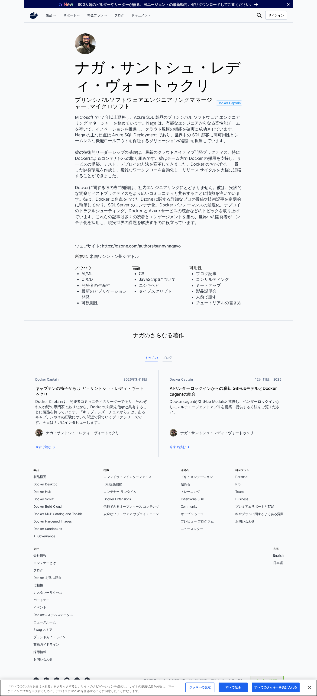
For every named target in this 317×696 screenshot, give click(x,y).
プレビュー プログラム (197, 521)
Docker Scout (43, 499)
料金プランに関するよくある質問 (259, 514)
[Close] (309, 687)
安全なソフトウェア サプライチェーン (131, 514)
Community (189, 506)
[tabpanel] (158, 413)
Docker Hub (42, 492)
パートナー (41, 600)
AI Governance (44, 536)
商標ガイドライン (46, 644)
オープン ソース (192, 514)
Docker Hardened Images (52, 521)
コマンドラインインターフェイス (128, 477)
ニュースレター (192, 529)
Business (241, 499)
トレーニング (190, 492)
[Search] (259, 15)
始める (186, 484)
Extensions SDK (192, 499)
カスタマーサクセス (47, 592)
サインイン (276, 15)
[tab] (151, 357)
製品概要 (39, 477)
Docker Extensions (117, 499)
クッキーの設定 (200, 687)
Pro (237, 484)
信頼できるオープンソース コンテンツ (131, 506)
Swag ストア (42, 630)
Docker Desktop (45, 484)
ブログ (38, 570)
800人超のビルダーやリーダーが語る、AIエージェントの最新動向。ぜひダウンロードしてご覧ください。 (165, 4)
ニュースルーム (44, 622)
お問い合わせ (245, 521)
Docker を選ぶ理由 (47, 578)
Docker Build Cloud (47, 506)
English (278, 555)
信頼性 (38, 585)
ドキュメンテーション (197, 477)
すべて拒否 (233, 687)
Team (239, 492)
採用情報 (39, 652)
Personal (241, 477)
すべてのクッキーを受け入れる (275, 687)
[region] (158, 688)
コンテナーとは (44, 563)
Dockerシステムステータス (53, 615)
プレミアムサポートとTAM (254, 506)
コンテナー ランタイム (120, 492)
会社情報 (39, 555)
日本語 (278, 563)
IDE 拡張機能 (113, 484)
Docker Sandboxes (47, 529)
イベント (39, 607)
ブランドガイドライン (49, 637)
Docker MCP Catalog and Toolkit (57, 514)
